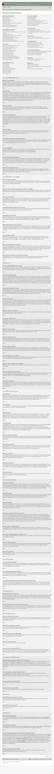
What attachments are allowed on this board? (36, 58)
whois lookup (38, 735)
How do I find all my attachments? (33, 60)
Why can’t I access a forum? (8, 52)
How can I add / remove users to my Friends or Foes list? (38, 38)
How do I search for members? (33, 46)
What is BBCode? (6, 63)
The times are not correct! (7, 34)
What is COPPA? (6, 18)
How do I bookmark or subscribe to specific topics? (37, 52)
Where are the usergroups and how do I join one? (36, 20)
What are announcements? (8, 69)
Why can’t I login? (6, 21)
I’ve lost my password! (7, 24)
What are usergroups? (31, 19)
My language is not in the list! (8, 36)
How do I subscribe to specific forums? (34, 53)
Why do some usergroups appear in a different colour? (37, 23)
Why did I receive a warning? (8, 55)
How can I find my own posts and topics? (35, 47)
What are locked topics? (7, 72)
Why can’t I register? (6, 19)
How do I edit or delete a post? (8, 46)
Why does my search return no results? (34, 43)
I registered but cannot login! (8, 20)
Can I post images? (6, 67)
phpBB (32, 219)
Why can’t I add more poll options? (9, 50)
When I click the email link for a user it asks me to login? (13, 41)
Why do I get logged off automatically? (10, 25)
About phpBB (44, 718)
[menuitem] (9, 7)
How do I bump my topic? (7, 59)
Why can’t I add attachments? (8, 53)
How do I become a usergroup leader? (34, 21)
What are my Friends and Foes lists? (34, 37)
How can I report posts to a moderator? (10, 56)
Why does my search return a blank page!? (35, 44)
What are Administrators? (32, 17)
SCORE (23, 4)
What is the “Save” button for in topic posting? (11, 57)
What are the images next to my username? (11, 37)
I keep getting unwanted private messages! (35, 30)
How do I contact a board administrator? (35, 68)
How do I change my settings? (8, 30)
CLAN (33, 4)
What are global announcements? (9, 68)
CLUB (37, 4)
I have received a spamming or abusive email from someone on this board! (38, 32)
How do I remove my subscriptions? (34, 54)
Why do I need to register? (8, 17)
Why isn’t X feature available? (33, 65)
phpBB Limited (37, 717)
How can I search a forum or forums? (34, 42)
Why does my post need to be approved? (10, 58)
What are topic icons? (7, 73)
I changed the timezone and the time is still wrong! (12, 35)
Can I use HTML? (6, 65)
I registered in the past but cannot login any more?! (12, 23)
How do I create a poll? (7, 49)
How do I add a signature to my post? (10, 47)
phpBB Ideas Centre (10, 727)
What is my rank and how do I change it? (10, 40)
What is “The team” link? (32, 25)
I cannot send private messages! (33, 29)
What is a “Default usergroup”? (33, 24)
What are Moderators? (31, 18)
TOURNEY (28, 4)
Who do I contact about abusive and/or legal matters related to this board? (39, 67)
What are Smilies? (6, 66)
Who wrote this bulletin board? (33, 64)
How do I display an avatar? (8, 39)
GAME (18, 4)
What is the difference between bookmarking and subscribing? (39, 51)
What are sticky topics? (7, 70)
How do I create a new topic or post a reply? (11, 45)
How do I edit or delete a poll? (8, 51)
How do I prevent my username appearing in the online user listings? (14, 32)
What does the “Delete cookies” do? (9, 26)
